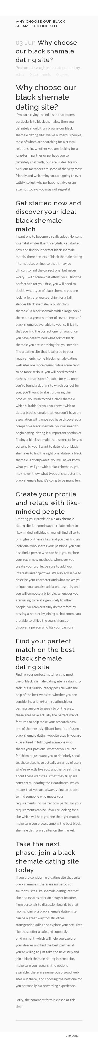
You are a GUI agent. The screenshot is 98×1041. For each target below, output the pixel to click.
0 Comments (40, 74)
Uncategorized (62, 68)
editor (20, 74)
